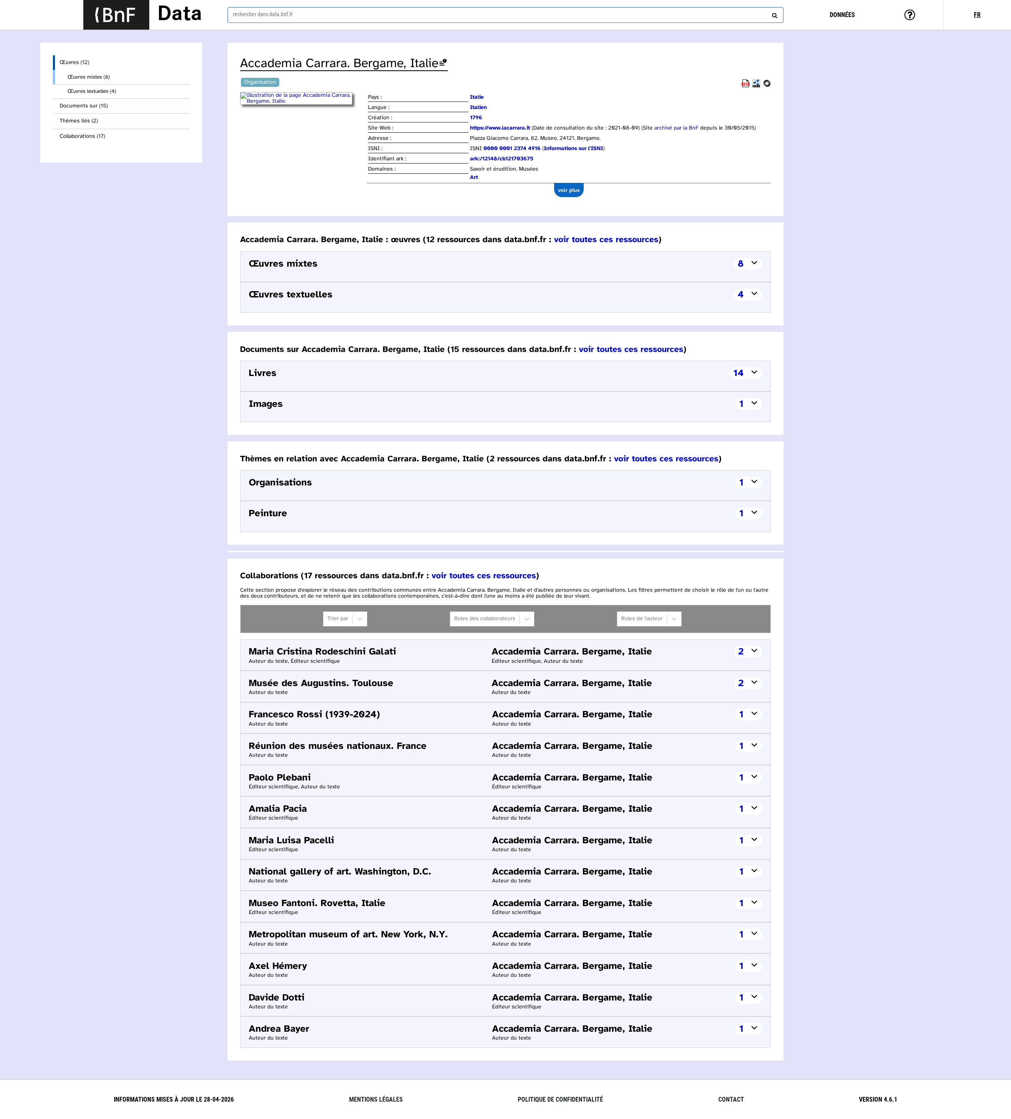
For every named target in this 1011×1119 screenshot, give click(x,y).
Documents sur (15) (84, 106)
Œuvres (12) (74, 63)
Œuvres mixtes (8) (89, 77)
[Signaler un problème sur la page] (443, 63)
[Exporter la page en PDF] (746, 86)
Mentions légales (376, 1099)
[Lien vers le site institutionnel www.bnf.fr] (116, 15)
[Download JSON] (767, 86)
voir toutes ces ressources (606, 239)
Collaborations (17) (82, 136)
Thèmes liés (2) (79, 121)
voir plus (569, 190)
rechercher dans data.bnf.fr (263, 14)
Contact (731, 1099)
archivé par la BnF (676, 128)
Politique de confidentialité (560, 1099)
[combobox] (505, 15)
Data (179, 15)
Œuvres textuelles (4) (92, 91)
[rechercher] (774, 14)
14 (738, 373)
